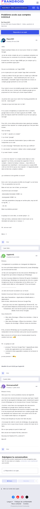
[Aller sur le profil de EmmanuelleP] (3, 386)
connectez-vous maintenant (29, 461)
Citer (7, 242)
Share (10, 481)
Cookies (26, 504)
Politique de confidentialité (23, 501)
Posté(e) (13, 41)
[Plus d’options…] (36, 40)
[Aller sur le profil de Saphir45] (3, 256)
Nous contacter (16, 504)
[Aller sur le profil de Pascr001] (3, 40)
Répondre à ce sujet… (12, 470)
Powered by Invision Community (20, 506)
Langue (9, 501)
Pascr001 (7, 22)
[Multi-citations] (3, 242)
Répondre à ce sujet (20, 32)
